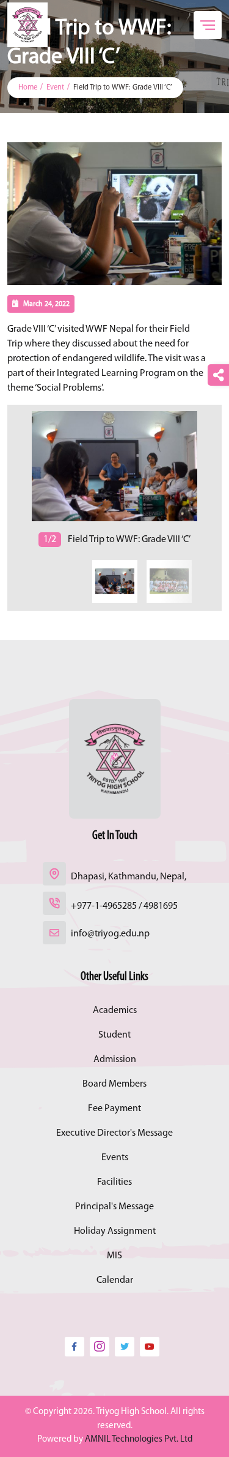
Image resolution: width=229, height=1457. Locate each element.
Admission (114, 1060)
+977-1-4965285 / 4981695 (124, 906)
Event (55, 87)
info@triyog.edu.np (110, 934)
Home (27, 87)
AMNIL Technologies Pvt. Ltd (138, 1439)
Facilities (114, 1182)
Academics (115, 1010)
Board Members (114, 1084)
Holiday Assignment (115, 1231)
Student (114, 1035)
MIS (114, 1256)
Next (9, 478)
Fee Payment (114, 1109)
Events (114, 1158)
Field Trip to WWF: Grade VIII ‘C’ (122, 87)
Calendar (114, 1280)
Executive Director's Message (114, 1133)
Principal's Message (114, 1207)
